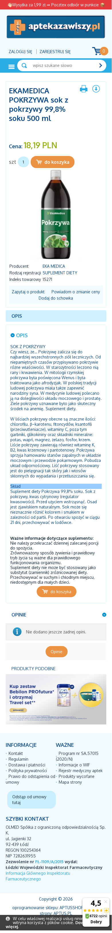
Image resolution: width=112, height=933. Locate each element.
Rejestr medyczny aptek (81, 770)
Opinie (56, 651)
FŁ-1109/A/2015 (49, 861)
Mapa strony (70, 782)
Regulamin (18, 759)
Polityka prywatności (28, 770)
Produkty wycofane (77, 776)
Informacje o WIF (74, 764)
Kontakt (16, 753)
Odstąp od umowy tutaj (29, 799)
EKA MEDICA (54, 266)
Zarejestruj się (55, 51)
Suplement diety (60, 272)
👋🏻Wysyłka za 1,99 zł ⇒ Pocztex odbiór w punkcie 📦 (56, 4)
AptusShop (72, 907)
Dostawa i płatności (27, 764)
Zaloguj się (20, 51)
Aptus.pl (63, 913)
